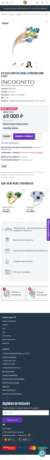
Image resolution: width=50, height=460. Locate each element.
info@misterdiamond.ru (11, 368)
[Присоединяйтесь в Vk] (4, 424)
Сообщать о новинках (24, 136)
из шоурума (38, 152)
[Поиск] (47, 2)
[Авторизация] (42, 2)
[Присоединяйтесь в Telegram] (8, 424)
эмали (4, 166)
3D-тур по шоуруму (25, 278)
